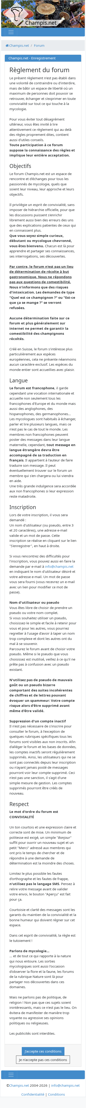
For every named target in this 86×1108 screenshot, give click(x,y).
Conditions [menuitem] (56, 1094)
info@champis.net (59, 566)
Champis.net (19, 1085)
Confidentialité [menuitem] (32, 1094)
